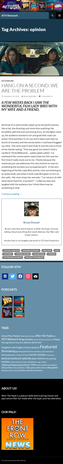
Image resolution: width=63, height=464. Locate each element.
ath (54, 336)
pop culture (38, 358)
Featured (8, 254)
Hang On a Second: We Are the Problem (29, 88)
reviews (24, 362)
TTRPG (32, 365)
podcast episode (21, 358)
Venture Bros (6, 367)
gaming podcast (23, 351)
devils (34, 342)
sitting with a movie (13, 257)
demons (27, 342)
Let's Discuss (7, 81)
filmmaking (8, 351)
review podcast (15, 362)
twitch (39, 365)
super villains (42, 362)
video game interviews (35, 367)
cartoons (48, 339)
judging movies (23, 254)
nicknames (50, 355)
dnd (39, 342)
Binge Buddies (26, 339)
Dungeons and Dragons (12, 347)
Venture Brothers (19, 368)
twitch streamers (49, 365)
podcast (6, 358)
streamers (32, 362)
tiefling (25, 365)
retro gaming (50, 358)
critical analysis (11, 250)
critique (56, 339)
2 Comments (46, 96)
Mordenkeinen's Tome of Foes (14, 355)
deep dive (19, 342)
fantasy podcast (32, 347)
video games (52, 367)
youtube (21, 370)
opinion (51, 254)
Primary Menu (59, 15)
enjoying (47, 250)
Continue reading (11, 193)
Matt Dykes (49, 351)
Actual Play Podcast (11, 336)
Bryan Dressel (30, 96)
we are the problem (34, 257)
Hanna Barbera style (37, 351)
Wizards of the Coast (9, 370)
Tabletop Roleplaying (11, 365)
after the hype (44, 335)
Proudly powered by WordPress (13, 460)
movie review (37, 354)
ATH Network (9, 15)
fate (57, 250)
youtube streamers (34, 370)
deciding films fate (31, 250)
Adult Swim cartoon (28, 336)
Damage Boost (8, 342)
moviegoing (39, 254)
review (5, 361)
